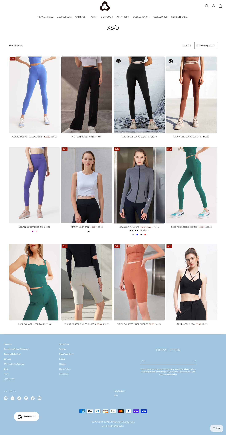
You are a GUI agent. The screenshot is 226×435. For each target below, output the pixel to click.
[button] (206, 6)
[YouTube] (39, 398)
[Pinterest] (26, 398)
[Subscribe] (194, 361)
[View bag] (220, 6)
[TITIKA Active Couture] (105, 6)
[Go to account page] (213, 6)
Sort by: (186, 45)
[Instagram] (5, 398)
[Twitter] (12, 398)
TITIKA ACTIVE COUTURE (123, 422)
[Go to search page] (206, 6)
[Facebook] (32, 398)
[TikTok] (19, 398)
